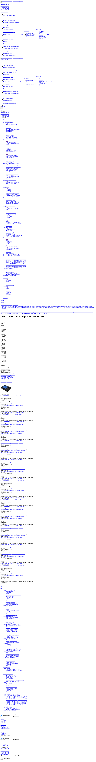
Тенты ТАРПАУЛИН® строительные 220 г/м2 (11, 312)
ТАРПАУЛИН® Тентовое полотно (44, 307)
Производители (4, 734)
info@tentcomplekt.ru (5, 754)
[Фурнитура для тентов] (11, 16)
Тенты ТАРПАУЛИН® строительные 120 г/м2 (51, 312)
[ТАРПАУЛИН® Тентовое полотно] (11, 45)
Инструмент (8, 189)
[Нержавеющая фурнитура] (11, 19)
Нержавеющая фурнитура (11, 155)
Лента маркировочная (74, 307)
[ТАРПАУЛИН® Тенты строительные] (11, 47)
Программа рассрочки (5, 728)
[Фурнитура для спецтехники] (11, 23)
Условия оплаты (4, 727)
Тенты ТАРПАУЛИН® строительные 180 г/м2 (72, 312)
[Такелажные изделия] (11, 28)
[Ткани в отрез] (11, 35)
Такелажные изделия (10, 200)
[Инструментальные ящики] (11, 30)
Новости (2, 719)
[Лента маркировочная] (11, 49)
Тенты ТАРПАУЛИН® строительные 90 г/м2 (20, 313)
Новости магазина (6, 715)
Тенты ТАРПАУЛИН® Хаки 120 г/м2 (38, 313)
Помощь (2, 726)
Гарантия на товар (5, 731)
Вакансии (3, 721)
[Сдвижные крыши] (11, 52)
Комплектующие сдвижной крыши (13, 165)
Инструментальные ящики (12, 208)
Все (1, 588)
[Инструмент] (11, 26)
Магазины (3, 722)
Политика (3, 723)
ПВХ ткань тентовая (10, 229)
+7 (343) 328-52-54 (5, 4)
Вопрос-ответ (4, 733)
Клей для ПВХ (80, 306)
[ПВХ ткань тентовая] (11, 38)
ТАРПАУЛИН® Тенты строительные (14, 257)
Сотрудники (3, 720)
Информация (3, 725)
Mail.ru (4, 744)
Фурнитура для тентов (11, 142)
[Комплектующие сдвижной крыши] (11, 21)
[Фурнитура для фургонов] (11, 14)
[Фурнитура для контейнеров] (11, 54)
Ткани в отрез (9, 221)
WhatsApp (5, 745)
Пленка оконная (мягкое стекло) (13, 248)
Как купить (8, 280)
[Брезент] (11, 40)
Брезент (7, 240)
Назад (7, 123)
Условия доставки (4, 729)
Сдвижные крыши (10, 272)
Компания (8, 288)
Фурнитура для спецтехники (12, 182)
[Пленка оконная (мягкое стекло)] (11, 42)
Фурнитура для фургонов (11, 124)
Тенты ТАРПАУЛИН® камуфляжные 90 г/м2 (31, 312)
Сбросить (8, 370)
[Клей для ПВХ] (11, 33)
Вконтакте (5, 743)
